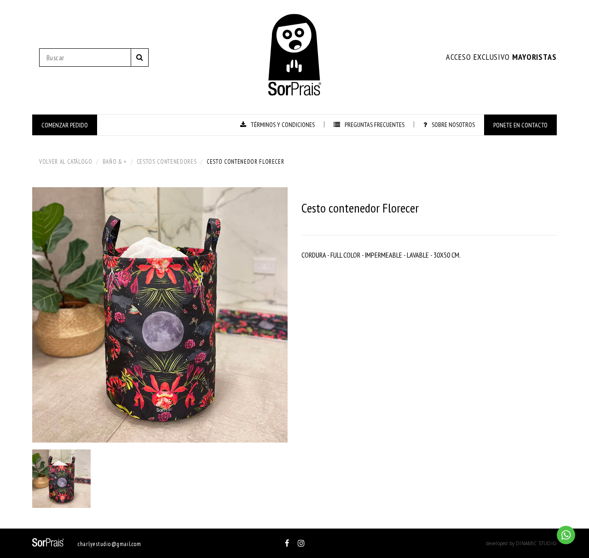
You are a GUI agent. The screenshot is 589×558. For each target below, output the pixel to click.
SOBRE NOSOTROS (453, 124)
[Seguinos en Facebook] (287, 543)
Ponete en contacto (520, 125)
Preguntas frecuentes (374, 124)
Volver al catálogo (65, 162)
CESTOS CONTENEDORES (166, 162)
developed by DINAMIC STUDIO (521, 543)
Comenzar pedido (64, 125)
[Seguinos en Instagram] (301, 543)
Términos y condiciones (283, 124)
